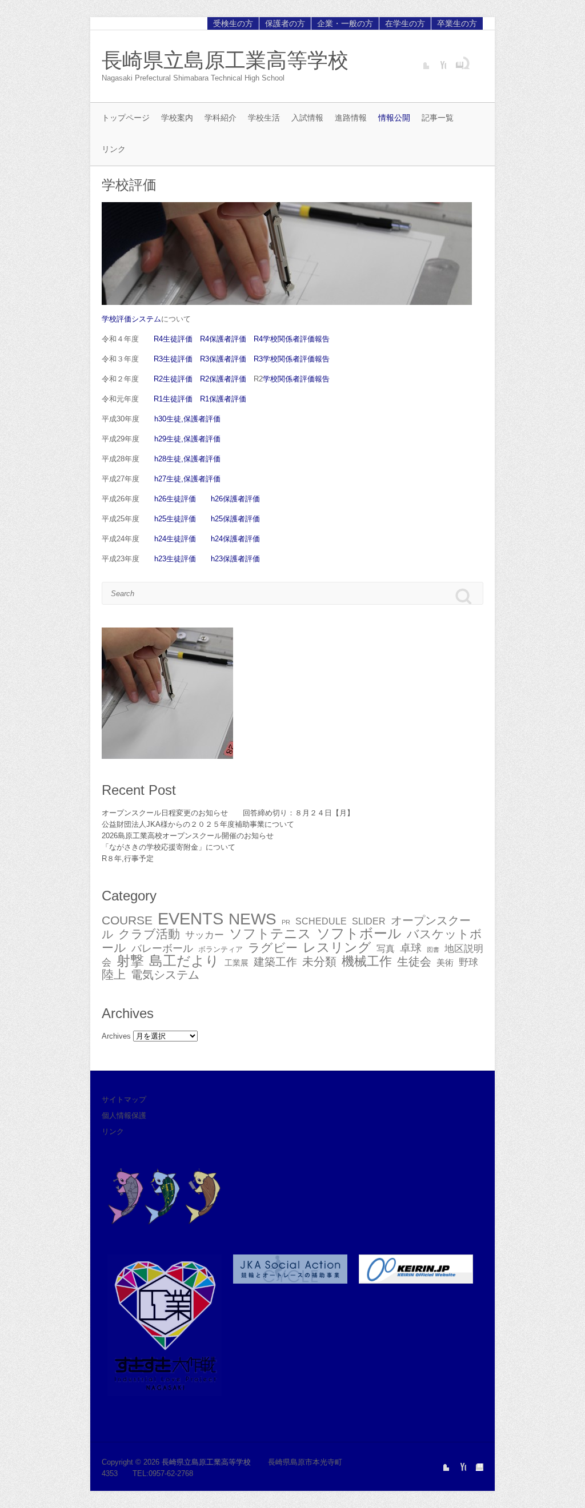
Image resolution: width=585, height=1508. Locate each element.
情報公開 (394, 117)
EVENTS (190, 918)
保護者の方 (285, 23)
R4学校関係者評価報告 (292, 339)
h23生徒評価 (175, 558)
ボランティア (220, 949)
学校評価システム (131, 319)
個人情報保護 (124, 1115)
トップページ (126, 117)
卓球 (411, 948)
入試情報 (307, 117)
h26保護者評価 (235, 498)
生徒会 (414, 961)
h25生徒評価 (175, 518)
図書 (433, 949)
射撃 (130, 960)
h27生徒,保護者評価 (187, 478)
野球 (468, 962)
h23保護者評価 (235, 558)
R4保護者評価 (223, 339)
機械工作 (367, 961)
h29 (160, 439)
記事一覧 (438, 117)
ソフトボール (359, 933)
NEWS (253, 919)
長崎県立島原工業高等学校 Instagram (454, 60)
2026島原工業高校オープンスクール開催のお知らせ (188, 835)
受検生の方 (233, 23)
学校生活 (264, 117)
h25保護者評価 (235, 518)
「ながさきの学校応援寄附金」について (168, 847)
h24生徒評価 (175, 538)
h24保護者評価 (235, 538)
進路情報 (351, 117)
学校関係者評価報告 (296, 379)
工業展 (237, 962)
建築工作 (275, 962)
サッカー (204, 934)
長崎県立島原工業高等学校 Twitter (420, 60)
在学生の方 (405, 23)
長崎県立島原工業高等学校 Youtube (437, 60)
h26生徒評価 (175, 498)
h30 (160, 419)
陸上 (114, 975)
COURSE (127, 920)
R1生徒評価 (173, 399)
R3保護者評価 (223, 359)
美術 (445, 962)
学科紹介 (221, 117)
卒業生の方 (457, 23)
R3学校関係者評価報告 (292, 359)
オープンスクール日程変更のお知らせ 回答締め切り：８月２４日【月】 (228, 813)
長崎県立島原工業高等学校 (225, 60)
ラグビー (273, 947)
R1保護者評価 (223, 399)
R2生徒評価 (173, 379)
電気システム (165, 974)
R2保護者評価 (223, 379)
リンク (114, 149)
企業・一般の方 (345, 23)
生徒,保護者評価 (193, 419)
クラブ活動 (149, 933)
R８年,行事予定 (128, 858)
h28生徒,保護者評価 (187, 459)
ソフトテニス (270, 933)
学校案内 (177, 117)
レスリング (337, 947)
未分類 (319, 961)
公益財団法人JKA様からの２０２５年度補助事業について (198, 824)
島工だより (184, 960)
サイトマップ (124, 1099)
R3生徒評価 (173, 359)
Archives (116, 1036)
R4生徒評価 (173, 339)
